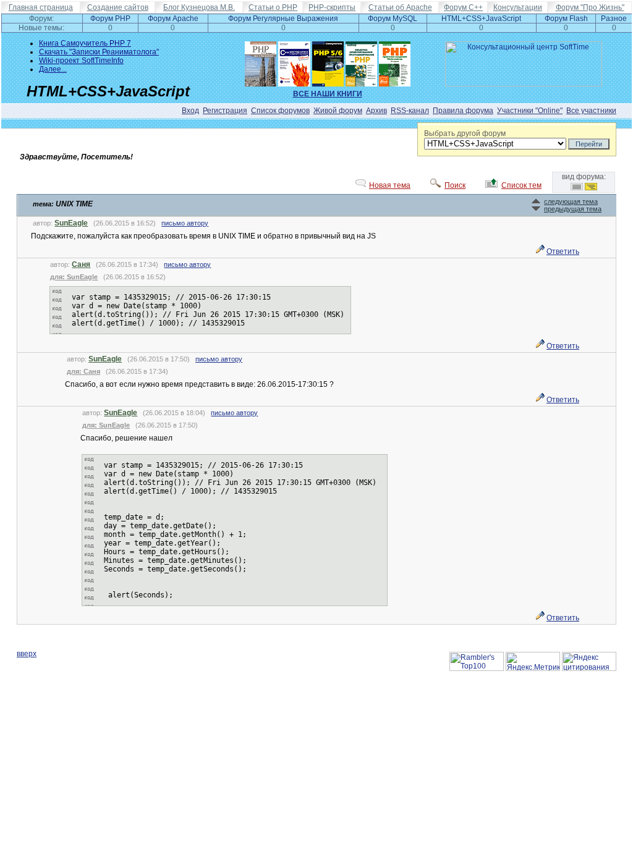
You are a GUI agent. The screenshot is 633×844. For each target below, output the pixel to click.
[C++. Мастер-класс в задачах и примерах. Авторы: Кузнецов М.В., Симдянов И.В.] (294, 61)
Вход (190, 110)
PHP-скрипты (331, 7)
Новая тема (389, 185)
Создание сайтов (117, 7)
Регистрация (225, 110)
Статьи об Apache (400, 7)
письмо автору (184, 223)
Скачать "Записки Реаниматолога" (99, 52)
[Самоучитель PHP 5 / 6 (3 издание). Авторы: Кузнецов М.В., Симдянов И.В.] (328, 61)
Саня (81, 264)
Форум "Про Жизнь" (590, 7)
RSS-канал (410, 110)
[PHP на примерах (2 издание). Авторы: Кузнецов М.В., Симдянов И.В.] (260, 61)
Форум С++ (463, 7)
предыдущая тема (572, 209)
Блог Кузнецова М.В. (199, 7)
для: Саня (83, 371)
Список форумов (280, 110)
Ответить (562, 251)
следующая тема (571, 201)
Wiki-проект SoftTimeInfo (81, 60)
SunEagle (71, 223)
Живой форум (337, 110)
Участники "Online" (530, 110)
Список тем (521, 185)
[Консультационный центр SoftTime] (523, 84)
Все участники (591, 110)
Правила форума (463, 110)
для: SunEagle (74, 277)
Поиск (454, 185)
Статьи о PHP (273, 7)
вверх (26, 653)
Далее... (53, 69)
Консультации (517, 7)
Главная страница (41, 7)
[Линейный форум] (577, 188)
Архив (376, 110)
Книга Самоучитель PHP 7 (85, 43)
